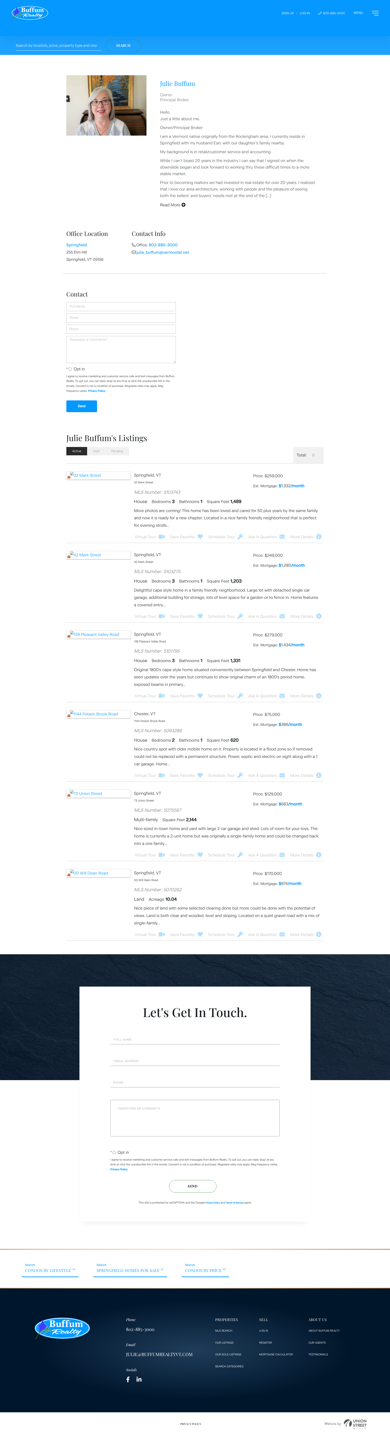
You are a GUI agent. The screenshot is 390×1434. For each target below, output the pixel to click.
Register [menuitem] (265, 1342)
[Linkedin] (139, 1379)
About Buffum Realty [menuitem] (324, 1330)
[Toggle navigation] (366, 13)
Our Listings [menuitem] (224, 1342)
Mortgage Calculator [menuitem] (276, 1354)
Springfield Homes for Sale (128, 1270)
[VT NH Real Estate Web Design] (346, 1424)
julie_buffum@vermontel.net (163, 252)
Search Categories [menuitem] (229, 1366)
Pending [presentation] (117, 451)
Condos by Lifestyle (48, 1270)
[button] (123, 46)
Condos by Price (203, 1270)
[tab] (76, 451)
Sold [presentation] (96, 451)
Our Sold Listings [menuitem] (228, 1354)
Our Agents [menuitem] (317, 1342)
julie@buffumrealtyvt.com (159, 1354)
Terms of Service (235, 1202)
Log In (305, 13)
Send (193, 1186)
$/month (291, 485)
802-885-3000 (333, 13)
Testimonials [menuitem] (318, 1354)
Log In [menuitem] (263, 1330)
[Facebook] (128, 1379)
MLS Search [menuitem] (223, 1330)
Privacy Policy (96, 391)
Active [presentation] (76, 451)
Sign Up (288, 13)
